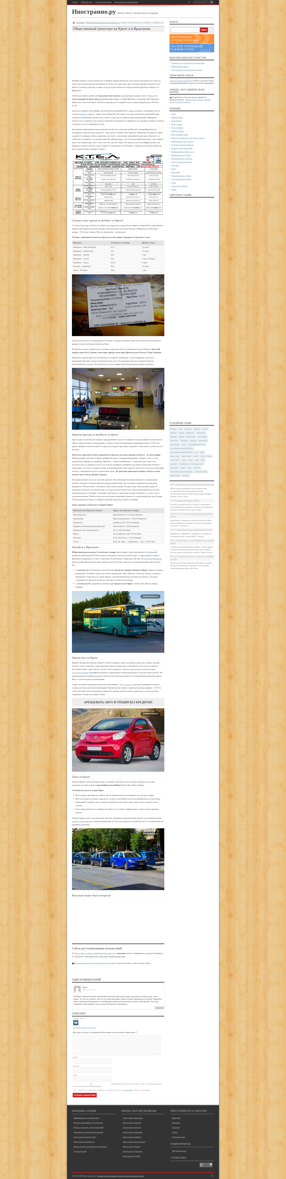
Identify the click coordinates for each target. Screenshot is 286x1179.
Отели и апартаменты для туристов (88, 1123)
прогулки (173, 464)
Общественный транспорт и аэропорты (102, 22)
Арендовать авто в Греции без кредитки (118, 702)
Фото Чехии (202, 437)
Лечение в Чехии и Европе (182, 145)
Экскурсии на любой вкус (84, 1142)
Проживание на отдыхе (181, 176)
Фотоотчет (174, 440)
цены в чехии (175, 475)
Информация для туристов (182, 141)
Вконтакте (176, 1118)
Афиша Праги (177, 117)
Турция (181, 437)
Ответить (159, 1008)
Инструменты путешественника (126, 2)
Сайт (75, 1075)
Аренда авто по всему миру (85, 1137)
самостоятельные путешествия (181, 471)
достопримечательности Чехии (181, 452)
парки (190, 460)
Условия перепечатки (103, 2)
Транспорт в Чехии (179, 186)
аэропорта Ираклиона (152, 559)
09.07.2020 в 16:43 (89, 990)
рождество (174, 468)
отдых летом (174, 460)
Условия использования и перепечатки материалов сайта (120, 1176)
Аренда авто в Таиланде (133, 1151)
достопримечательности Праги (181, 448)
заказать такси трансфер (82, 821)
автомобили (203, 440)
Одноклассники (178, 1137)
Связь (173, 182)
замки (202, 452)
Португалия (201, 433)
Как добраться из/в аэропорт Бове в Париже (195, 530)
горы (183, 444)
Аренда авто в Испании (132, 1132)
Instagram (176, 1123)
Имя (74, 1057)
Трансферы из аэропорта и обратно (88, 1132)
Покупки (175, 165)
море (203, 456)
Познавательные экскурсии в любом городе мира (95, 963)
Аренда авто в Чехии (131, 1146)
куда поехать (186, 456)
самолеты (196, 468)
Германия (197, 429)
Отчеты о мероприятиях (181, 162)
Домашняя (80, 22)
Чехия (173, 189)
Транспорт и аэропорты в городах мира (188, 63)
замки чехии (174, 456)
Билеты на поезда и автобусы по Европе (90, 1146)
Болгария (188, 429)
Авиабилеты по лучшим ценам (86, 1118)
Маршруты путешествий (181, 148)
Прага (173, 169)
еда (196, 452)
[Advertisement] (118, 56)
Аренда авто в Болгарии (133, 1118)
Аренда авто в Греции (132, 1123)
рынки (183, 468)
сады (189, 468)
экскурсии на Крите (80, 672)
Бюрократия (176, 121)
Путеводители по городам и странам (186, 70)
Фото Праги (190, 437)
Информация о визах (180, 66)
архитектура (174, 444)
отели (184, 460)
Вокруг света (176, 124)
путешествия (184, 464)
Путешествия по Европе (181, 179)
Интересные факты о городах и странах (188, 138)
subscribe (128, 1090)
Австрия (173, 429)
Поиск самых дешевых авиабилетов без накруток (94, 953)
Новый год (190, 433)
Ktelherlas (83, 114)
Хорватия (193, 440)
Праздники (175, 172)
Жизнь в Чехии (177, 131)
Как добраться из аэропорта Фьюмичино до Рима (195, 484)
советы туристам (201, 471)
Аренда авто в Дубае (131, 1156)
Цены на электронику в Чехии (187, 500)
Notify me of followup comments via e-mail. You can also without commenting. (114, 1090)
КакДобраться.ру (179, 1151)
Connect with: (78, 1018)
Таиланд (173, 437)
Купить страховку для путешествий (88, 1127)
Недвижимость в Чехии (181, 155)
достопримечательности (196, 444)
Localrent (127, 684)
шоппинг (185, 475)
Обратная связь (87, 2)
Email (75, 1066)
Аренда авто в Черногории (134, 1142)
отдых (209, 456)
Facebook (176, 1127)
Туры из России (80, 1151)
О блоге (75, 2)
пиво (197, 460)
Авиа (173, 114)
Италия (181, 433)
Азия (180, 429)
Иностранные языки (179, 134)
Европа (205, 429)
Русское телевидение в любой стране (187, 48)
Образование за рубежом (181, 158)
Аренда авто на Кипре (132, 1137)
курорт (195, 456)
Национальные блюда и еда (182, 152)
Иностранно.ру (94, 11)
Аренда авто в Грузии (132, 1127)
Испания (173, 433)
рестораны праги (197, 464)
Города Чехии (177, 128)
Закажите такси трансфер (180, 81)
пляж (203, 460)
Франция (184, 440)
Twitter (175, 1132)
